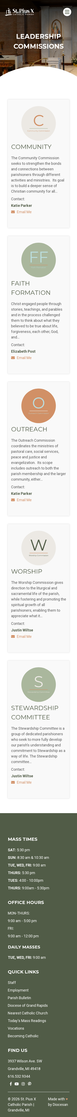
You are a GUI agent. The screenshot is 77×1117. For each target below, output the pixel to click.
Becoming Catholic (23, 1036)
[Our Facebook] (11, 1084)
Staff (12, 982)
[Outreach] (38, 422)
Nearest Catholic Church (28, 1013)
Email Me (24, 212)
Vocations (16, 1028)
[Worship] (38, 564)
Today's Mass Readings (27, 1021)
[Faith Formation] (38, 276)
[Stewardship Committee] (38, 700)
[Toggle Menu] (67, 12)
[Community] (38, 139)
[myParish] (29, 1084)
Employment (18, 990)
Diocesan (60, 1104)
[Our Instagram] (23, 1084)
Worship (26, 571)
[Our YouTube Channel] (17, 1084)
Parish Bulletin (19, 998)
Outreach (29, 429)
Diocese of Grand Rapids (28, 1005)
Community (31, 147)
